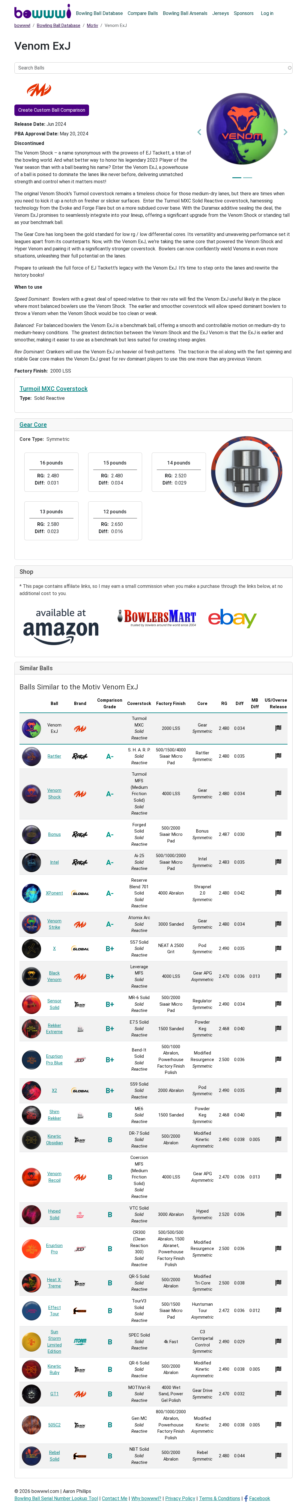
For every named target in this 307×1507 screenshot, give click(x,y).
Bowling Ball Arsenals (185, 13)
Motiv (92, 25)
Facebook (259, 1498)
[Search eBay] (232, 618)
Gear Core (33, 424)
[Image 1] (236, 177)
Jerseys (220, 13)
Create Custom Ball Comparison (51, 110)
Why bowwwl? (146, 1498)
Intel (54, 862)
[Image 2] (247, 177)
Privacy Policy (180, 1498)
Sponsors (244, 13)
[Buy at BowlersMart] (157, 618)
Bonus (54, 834)
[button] (199, 132)
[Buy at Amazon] (60, 627)
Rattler (54, 756)
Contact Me (114, 1498)
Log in (267, 13)
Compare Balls (143, 13)
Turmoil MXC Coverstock (53, 388)
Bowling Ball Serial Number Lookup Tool (56, 1498)
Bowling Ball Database (99, 13)
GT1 (54, 1393)
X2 (54, 1090)
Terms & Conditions (219, 1498)
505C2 (54, 1425)
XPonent (54, 893)
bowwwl (22, 25)
